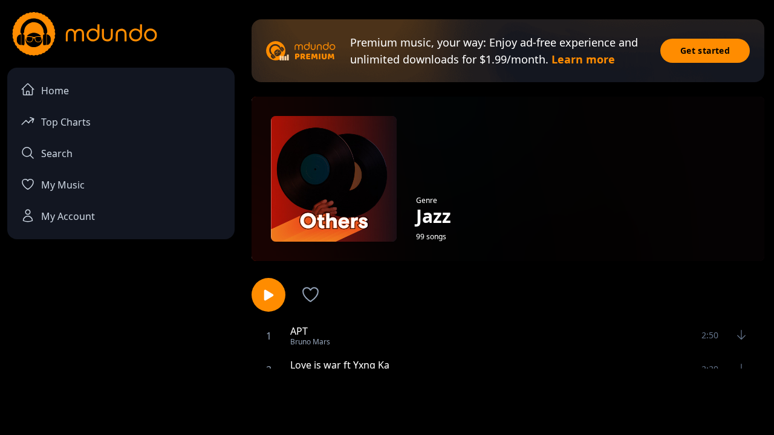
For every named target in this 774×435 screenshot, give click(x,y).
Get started (705, 50)
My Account (68, 216)
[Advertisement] (387, 400)
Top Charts (66, 122)
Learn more (583, 59)
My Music (63, 185)
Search (57, 153)
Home (55, 90)
